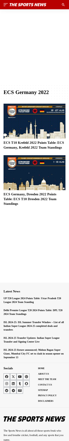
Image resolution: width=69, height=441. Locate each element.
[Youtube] (20, 376)
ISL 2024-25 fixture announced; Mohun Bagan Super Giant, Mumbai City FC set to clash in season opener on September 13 (34, 354)
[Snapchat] (26, 383)
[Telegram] (13, 390)
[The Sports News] (28, 4)
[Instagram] (7, 383)
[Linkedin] (13, 383)
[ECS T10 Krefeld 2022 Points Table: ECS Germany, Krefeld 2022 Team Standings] (34, 121)
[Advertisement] (34, 47)
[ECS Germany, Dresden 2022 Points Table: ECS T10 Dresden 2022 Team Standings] (34, 172)
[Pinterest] (26, 376)
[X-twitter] (13, 376)
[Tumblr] (20, 383)
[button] (7, 4)
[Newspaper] (20, 390)
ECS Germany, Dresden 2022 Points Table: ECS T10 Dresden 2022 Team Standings (30, 199)
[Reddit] (7, 390)
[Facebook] (7, 376)
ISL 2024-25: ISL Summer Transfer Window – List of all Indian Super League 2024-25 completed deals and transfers (34, 326)
